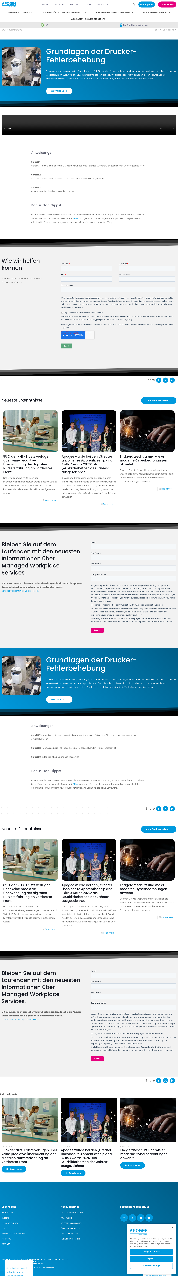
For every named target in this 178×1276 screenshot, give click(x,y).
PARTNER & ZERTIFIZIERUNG (13, 1233)
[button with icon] (124, 1218)
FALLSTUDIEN (66, 1218)
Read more (50, 500)
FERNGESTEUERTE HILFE (70, 1239)
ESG (3, 1228)
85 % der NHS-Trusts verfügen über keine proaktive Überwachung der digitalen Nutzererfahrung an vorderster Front (27, 464)
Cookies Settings (151, 1266)
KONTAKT (6, 1244)
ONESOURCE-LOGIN (69, 1233)
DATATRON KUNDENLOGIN (72, 1212)
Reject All (151, 1258)
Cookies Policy (31, 590)
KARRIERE (5, 1218)
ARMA (75, 218)
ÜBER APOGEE (7, 1212)
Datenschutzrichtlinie (12, 590)
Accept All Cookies (151, 1251)
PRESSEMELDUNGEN (10, 1223)
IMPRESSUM (6, 1239)
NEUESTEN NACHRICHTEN (71, 1223)
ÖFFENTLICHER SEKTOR (71, 1228)
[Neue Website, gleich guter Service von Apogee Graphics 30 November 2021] (3, 1265)
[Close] (173, 1227)
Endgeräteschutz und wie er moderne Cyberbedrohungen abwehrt (143, 460)
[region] (151, 1249)
